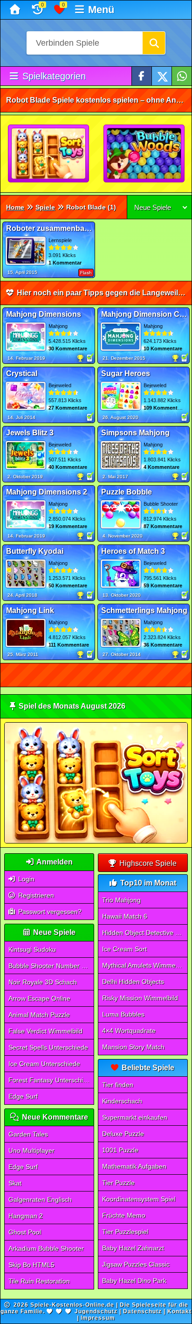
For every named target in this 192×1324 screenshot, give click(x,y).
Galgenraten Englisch (40, 1199)
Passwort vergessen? (49, 911)
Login (25, 879)
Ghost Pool (24, 1232)
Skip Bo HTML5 (31, 1264)
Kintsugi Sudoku (32, 949)
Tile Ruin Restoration (39, 1281)
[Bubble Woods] (144, 153)
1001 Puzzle (120, 1150)
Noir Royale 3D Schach (42, 982)
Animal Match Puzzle (39, 1014)
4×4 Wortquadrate (129, 1030)
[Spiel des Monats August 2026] (96, 841)
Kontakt (179, 1311)
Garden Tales (28, 1134)
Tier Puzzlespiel (125, 1231)
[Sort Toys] (49, 153)
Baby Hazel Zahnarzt (133, 1248)
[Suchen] (153, 43)
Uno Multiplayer (31, 1150)
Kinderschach (122, 1101)
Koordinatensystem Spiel (138, 1199)
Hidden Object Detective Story (145, 932)
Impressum (98, 1318)
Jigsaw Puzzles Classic (136, 1264)
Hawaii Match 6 (124, 916)
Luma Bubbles (123, 1014)
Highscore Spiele (147, 863)
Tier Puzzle (118, 1182)
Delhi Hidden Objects (133, 981)
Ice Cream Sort (124, 949)
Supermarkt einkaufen (134, 1117)
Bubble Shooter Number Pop (50, 965)
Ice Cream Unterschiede (44, 1063)
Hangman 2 (25, 1215)
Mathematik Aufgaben (134, 1166)
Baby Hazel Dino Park (134, 1280)
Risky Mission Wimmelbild (140, 998)
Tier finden (117, 1084)
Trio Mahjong (121, 900)
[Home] (16, 9)
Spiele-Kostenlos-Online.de (72, 1305)
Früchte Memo (123, 1215)
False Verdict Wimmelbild (45, 1031)
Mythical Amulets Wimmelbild (144, 965)
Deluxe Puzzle (123, 1133)
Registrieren (35, 895)
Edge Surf (23, 1096)
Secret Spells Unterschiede (48, 1047)
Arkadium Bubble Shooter (46, 1248)
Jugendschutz (96, 1311)
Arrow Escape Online (39, 998)
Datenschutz (142, 1311)
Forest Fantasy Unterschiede (51, 1080)
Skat (14, 1183)
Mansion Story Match (133, 1047)
